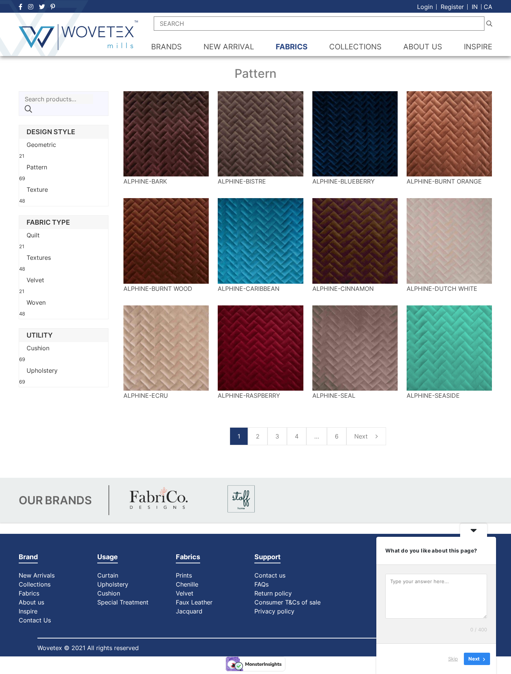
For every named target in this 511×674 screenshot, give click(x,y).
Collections (35, 584)
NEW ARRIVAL (229, 46)
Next (362, 436)
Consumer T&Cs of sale (287, 602)
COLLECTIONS (355, 46)
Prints (184, 575)
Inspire (28, 611)
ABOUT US (422, 46)
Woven (36, 302)
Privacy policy (274, 611)
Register (452, 6)
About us (31, 602)
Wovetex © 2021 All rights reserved (88, 648)
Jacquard (189, 611)
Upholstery (42, 370)
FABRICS (291, 46)
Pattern (37, 167)
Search (28, 109)
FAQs (261, 584)
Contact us (269, 575)
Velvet (35, 280)
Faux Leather (195, 602)
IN (475, 6)
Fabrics (29, 593)
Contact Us (35, 620)
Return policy (273, 593)
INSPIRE (478, 46)
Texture (37, 189)
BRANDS (166, 46)
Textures (39, 257)
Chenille (187, 584)
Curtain (107, 575)
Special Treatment (123, 602)
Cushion (38, 348)
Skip (453, 659)
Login (425, 6)
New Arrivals (37, 575)
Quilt (33, 235)
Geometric (41, 144)
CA (488, 6)
